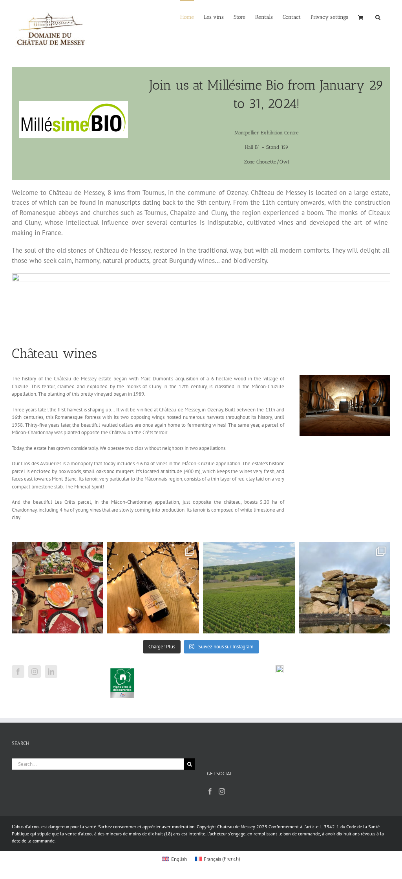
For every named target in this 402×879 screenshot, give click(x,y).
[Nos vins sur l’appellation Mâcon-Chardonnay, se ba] (249, 588)
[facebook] (18, 671)
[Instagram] (222, 791)
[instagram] (34, 671)
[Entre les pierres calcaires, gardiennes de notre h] (345, 588)
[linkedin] (51, 671)
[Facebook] (210, 791)
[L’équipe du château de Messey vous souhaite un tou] (58, 588)
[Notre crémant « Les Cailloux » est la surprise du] (153, 588)
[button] (329, 16)
